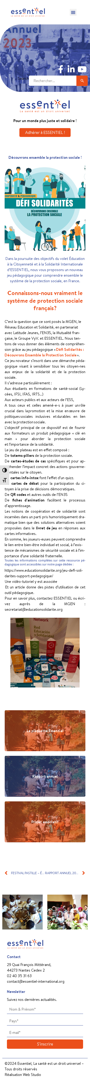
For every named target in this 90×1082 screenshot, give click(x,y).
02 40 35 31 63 (19, 975)
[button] (73, 12)
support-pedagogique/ (35, 575)
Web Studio (32, 1074)
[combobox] (52, 81)
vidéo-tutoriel (23, 581)
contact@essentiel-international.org (35, 981)
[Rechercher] (82, 81)
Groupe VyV (28, 338)
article (20, 587)
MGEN (71, 321)
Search (23, 78)
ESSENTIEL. (54, 338)
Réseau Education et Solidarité (29, 327)
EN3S (46, 332)
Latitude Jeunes (25, 332)
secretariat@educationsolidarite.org (34, 609)
